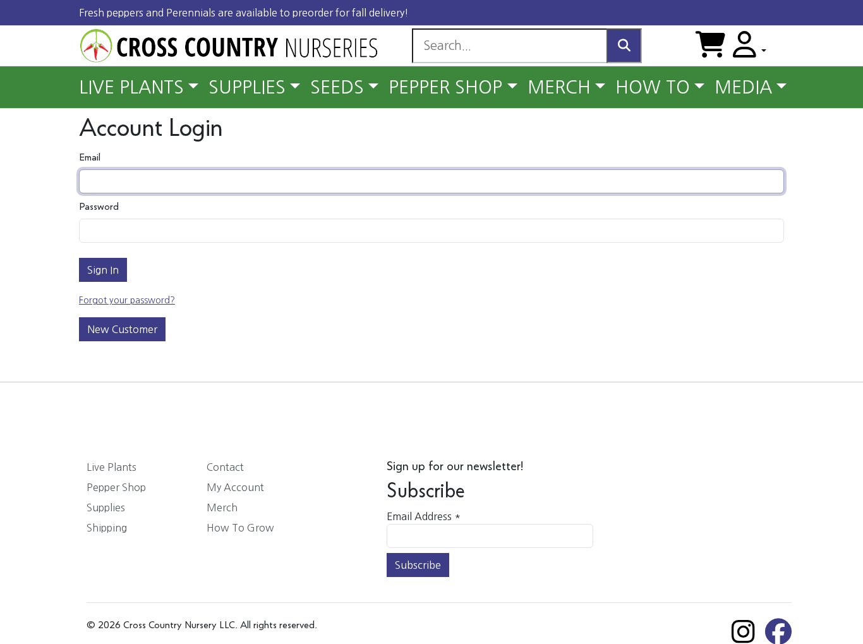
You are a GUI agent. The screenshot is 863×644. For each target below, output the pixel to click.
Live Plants (111, 467)
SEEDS (337, 87)
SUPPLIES (247, 87)
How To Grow (240, 528)
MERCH (559, 87)
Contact (225, 467)
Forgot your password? (127, 300)
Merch (222, 507)
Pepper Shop (116, 487)
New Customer (122, 329)
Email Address (424, 516)
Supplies (106, 507)
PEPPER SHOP (445, 87)
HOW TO (652, 87)
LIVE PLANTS (131, 87)
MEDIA (743, 87)
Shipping (107, 528)
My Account (235, 487)
